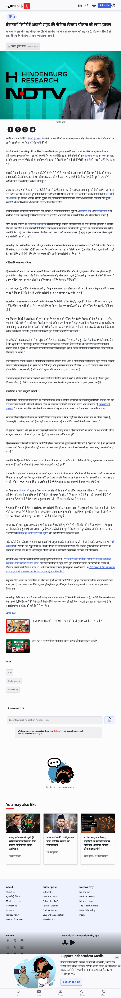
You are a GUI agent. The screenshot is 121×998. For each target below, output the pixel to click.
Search (82, 994)
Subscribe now (71, 982)
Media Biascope (87, 897)
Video (39, 993)
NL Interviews (86, 901)
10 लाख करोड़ (91, 156)
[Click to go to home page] (18, 6)
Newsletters (49, 920)
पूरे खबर (22, 491)
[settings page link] (94, 5)
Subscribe (104, 5)
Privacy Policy (12, 915)
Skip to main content (20, 20)
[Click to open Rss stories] (14, 948)
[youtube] (22, 940)
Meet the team (13, 901)
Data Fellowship (87, 910)
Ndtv (10, 672)
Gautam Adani (14, 681)
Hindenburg (13, 689)
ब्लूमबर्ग (20, 160)
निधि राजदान (101, 211)
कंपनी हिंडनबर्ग (34, 138)
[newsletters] (79, 5)
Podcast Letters (50, 910)
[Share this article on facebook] (10, 129)
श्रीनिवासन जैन (84, 211)
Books (82, 915)
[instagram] (7, 948)
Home (18, 993)
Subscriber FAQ (50, 901)
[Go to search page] (86, 5)
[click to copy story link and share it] (32, 129)
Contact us (11, 906)
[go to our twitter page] (14, 940)
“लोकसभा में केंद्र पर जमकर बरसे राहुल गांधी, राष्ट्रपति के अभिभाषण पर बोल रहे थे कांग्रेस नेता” (60, 569)
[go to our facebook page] (7, 940)
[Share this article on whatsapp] (25, 129)
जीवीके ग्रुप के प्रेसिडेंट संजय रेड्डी (31, 533)
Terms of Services (14, 920)
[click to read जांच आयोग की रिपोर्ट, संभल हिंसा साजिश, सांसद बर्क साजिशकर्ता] (61, 823)
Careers (10, 910)
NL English (84, 892)
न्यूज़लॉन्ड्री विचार (13, 897)
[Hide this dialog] (117, 957)
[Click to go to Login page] (113, 5)
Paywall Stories (50, 906)
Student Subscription (53, 915)
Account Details (51, 897)
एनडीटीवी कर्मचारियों (37, 224)
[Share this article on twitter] (17, 129)
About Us (10, 892)
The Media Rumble (88, 906)
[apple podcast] (22, 948)
